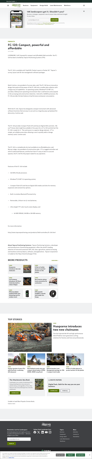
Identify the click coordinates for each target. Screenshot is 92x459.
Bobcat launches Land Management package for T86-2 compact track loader (56, 370)
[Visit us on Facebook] (35, 432)
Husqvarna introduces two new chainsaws (15, 268)
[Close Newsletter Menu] (84, 11)
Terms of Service (48, 24)
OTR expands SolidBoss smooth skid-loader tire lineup (40, 294)
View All (65, 390)
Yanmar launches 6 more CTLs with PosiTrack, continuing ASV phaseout (16, 370)
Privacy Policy (40, 24)
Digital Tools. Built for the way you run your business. (64, 385)
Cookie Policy (11, 457)
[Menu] (8, 5)
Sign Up (11, 443)
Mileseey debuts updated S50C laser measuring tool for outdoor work (14, 294)
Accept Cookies (80, 454)
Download (15, 393)
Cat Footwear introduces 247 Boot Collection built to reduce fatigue (15, 282)
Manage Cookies (60, 454)
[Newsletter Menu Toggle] (84, 5)
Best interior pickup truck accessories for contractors (41, 281)
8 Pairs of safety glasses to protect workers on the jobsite (40, 269)
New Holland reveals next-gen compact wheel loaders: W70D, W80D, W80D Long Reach (36, 370)
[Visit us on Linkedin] (42, 432)
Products (11, 41)
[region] (46, 455)
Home (10, 265)
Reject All (70, 454)
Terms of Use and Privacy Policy (49, 22)
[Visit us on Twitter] (38, 432)
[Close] (89, 454)
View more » (55, 260)
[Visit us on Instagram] (50, 432)
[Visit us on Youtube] (46, 432)
